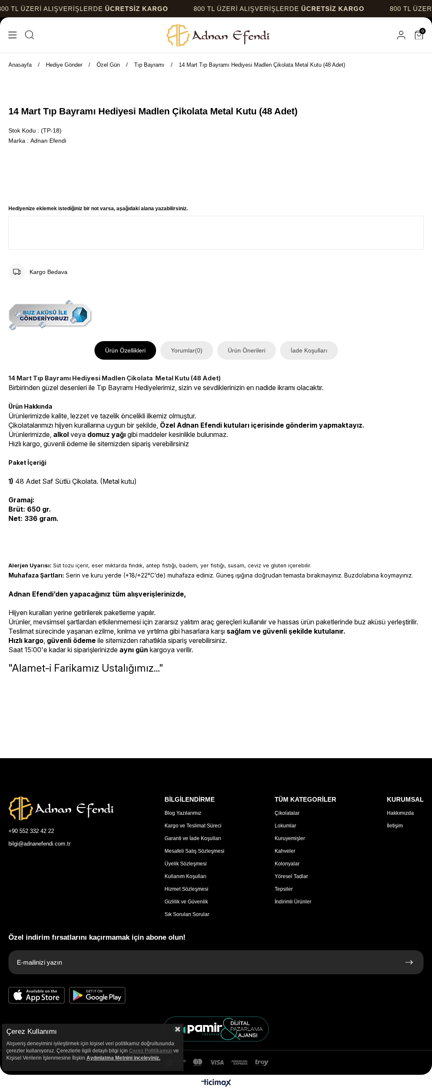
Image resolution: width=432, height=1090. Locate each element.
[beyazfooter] (216, 1029)
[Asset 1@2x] (61, 808)
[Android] (97, 995)
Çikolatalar (287, 813)
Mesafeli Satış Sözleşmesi (194, 851)
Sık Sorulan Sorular (187, 914)
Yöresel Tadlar (291, 876)
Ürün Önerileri (246, 350)
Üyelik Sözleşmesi (186, 864)
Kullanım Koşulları (185, 876)
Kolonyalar (287, 864)
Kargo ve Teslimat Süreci (193, 826)
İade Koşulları (309, 350)
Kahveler (285, 851)
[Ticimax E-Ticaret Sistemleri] (216, 1083)
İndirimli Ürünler (293, 902)
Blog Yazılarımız (183, 813)
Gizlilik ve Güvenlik (186, 902)
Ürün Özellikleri (125, 350)
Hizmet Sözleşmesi (186, 889)
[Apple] (36, 995)
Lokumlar (285, 826)
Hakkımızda (400, 813)
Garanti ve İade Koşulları (193, 838)
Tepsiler (284, 889)
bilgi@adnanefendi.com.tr (39, 844)
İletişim (395, 826)
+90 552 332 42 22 (31, 831)
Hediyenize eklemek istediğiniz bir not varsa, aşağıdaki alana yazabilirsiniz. (98, 208)
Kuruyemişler (290, 838)
